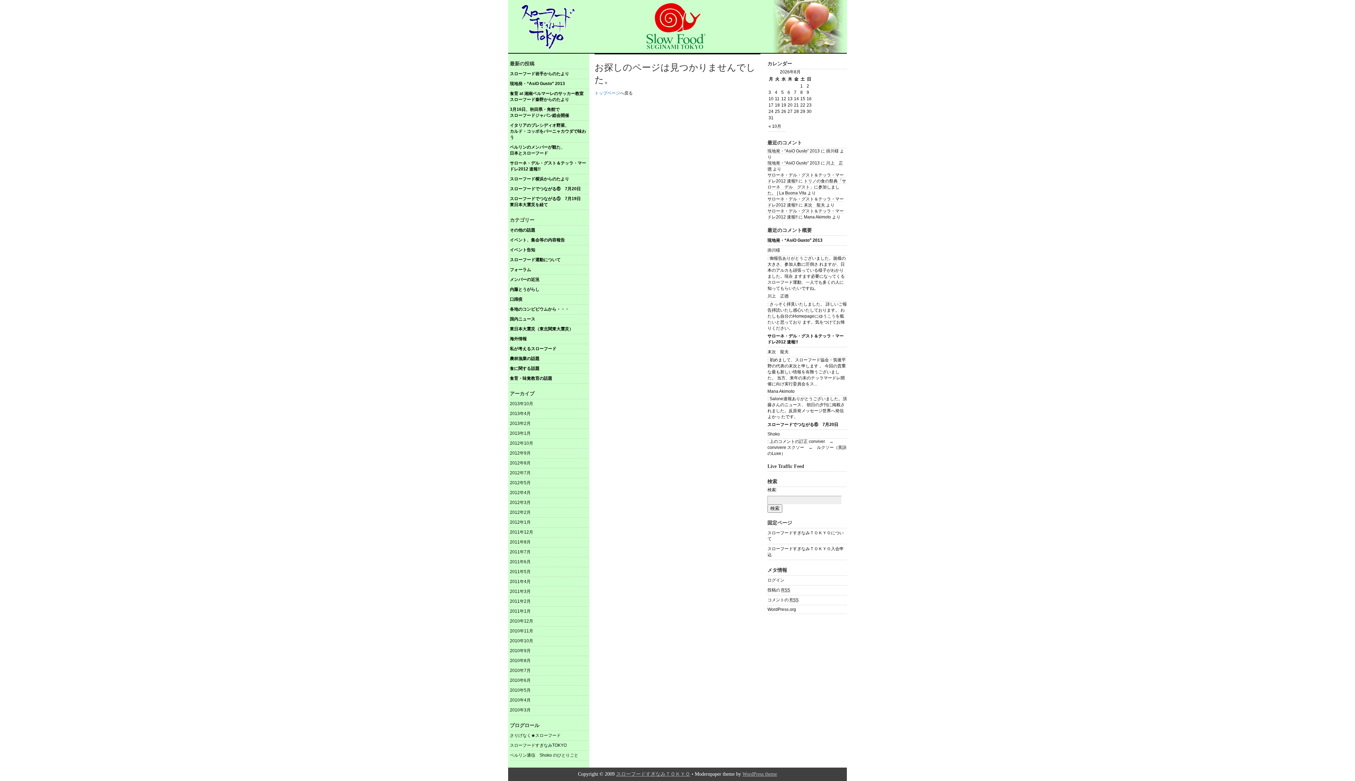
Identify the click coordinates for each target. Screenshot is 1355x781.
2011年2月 (520, 601)
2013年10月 (521, 403)
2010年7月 (520, 670)
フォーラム (520, 269)
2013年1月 (520, 433)
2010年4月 (520, 700)
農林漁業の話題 (525, 358)
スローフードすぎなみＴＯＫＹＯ (653, 774)
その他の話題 (522, 230)
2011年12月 (521, 532)
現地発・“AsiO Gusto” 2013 (537, 83)
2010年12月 (521, 621)
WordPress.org (781, 609)
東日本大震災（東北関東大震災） (541, 328)
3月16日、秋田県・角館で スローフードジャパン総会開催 (549, 112)
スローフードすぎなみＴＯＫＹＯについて (805, 535)
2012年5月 (520, 482)
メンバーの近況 (525, 279)
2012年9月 (520, 453)
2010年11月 (521, 631)
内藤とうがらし (525, 289)
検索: (772, 489)
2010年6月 (520, 680)
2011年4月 (520, 581)
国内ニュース (522, 319)
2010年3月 (520, 710)
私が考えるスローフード (533, 348)
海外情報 (518, 338)
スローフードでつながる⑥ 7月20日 (545, 188)
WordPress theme (759, 774)
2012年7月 (520, 472)
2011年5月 (520, 571)
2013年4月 (520, 413)
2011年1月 (520, 611)
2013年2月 (520, 423)
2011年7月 (520, 551)
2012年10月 (521, 443)
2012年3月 (520, 502)
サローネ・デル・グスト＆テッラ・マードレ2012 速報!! (548, 166)
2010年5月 (520, 690)
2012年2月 (520, 512)
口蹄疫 (516, 299)
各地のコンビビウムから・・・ (539, 309)
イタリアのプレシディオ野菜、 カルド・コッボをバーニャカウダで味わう (549, 131)
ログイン (775, 580)
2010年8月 (520, 660)
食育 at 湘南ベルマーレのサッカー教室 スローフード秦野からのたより (549, 96)
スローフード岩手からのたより (539, 73)
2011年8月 (520, 542)
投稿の (778, 590)
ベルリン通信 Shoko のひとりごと (544, 755)
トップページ (607, 93)
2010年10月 (521, 640)
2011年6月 (520, 561)
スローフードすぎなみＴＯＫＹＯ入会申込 (805, 551)
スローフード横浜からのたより (539, 178)
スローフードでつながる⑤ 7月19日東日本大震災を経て (545, 201)
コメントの (783, 599)
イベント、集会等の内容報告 (537, 240)
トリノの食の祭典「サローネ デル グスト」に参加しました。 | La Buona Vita (806, 187)
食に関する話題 (525, 368)
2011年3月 (520, 591)
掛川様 (773, 250)
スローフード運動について (535, 259)
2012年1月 (520, 522)
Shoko (773, 434)
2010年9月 (520, 650)
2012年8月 (520, 463)
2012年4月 (520, 492)
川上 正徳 (778, 296)
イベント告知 (522, 249)
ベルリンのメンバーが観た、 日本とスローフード (549, 150)
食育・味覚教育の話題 (531, 378)
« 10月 (775, 126)
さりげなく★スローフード (535, 735)
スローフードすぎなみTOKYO (538, 745)
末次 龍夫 (814, 205)
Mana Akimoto (781, 391)
